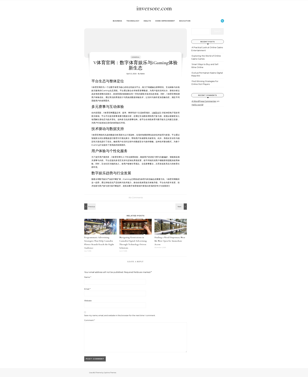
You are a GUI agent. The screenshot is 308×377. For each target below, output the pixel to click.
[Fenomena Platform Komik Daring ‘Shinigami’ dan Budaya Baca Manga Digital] (181, 206)
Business (117, 21)
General (136, 57)
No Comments (135, 197)
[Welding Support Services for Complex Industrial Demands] (89, 206)
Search (217, 31)
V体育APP (156, 113)
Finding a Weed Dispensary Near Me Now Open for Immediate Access (169, 241)
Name (87, 277)
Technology (132, 21)
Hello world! (197, 105)
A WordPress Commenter (204, 101)
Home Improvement (165, 21)
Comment (89, 320)
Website (88, 300)
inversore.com (154, 8)
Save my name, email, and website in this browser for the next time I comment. (119, 315)
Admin (142, 74)
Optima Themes (110, 373)
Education (184, 21)
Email (87, 289)
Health (147, 21)
